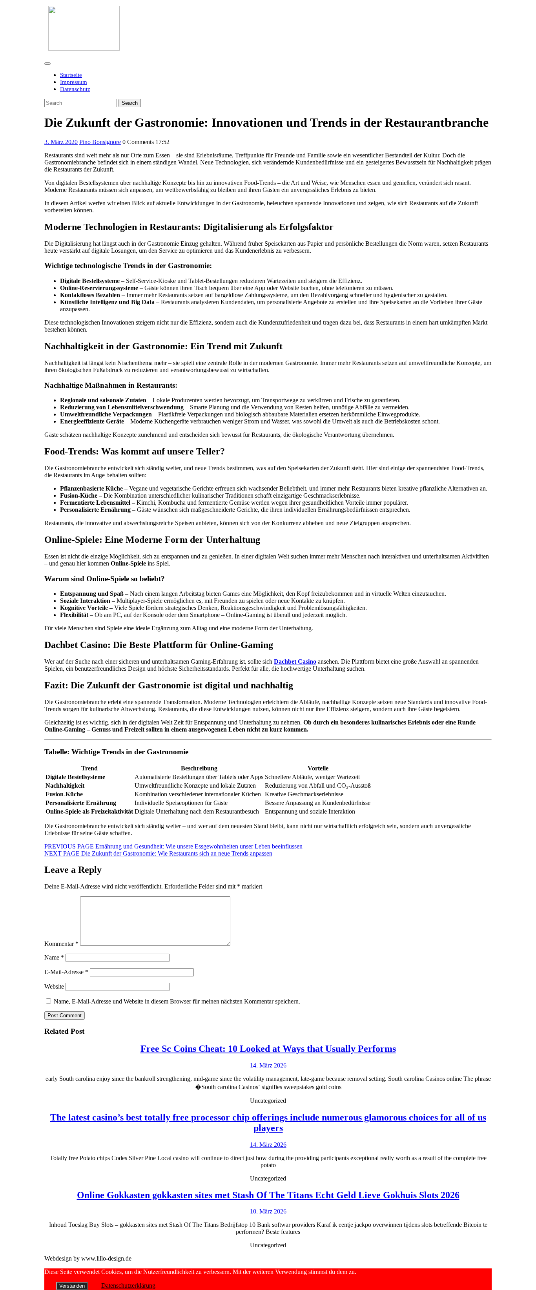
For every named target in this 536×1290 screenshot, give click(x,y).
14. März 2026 (268, 1065)
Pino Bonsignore (100, 142)
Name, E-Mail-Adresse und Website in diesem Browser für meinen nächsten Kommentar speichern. (177, 1001)
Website (54, 986)
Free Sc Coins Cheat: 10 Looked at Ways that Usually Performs (268, 1049)
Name (54, 957)
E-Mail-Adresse (66, 972)
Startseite (71, 75)
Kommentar (61, 943)
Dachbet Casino (295, 661)
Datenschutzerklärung (128, 1285)
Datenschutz (75, 89)
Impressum (73, 82)
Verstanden (72, 1286)
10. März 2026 (268, 1211)
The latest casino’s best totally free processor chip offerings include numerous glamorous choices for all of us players (268, 1122)
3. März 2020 (61, 142)
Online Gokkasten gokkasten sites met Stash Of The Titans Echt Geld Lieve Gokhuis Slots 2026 (268, 1195)
